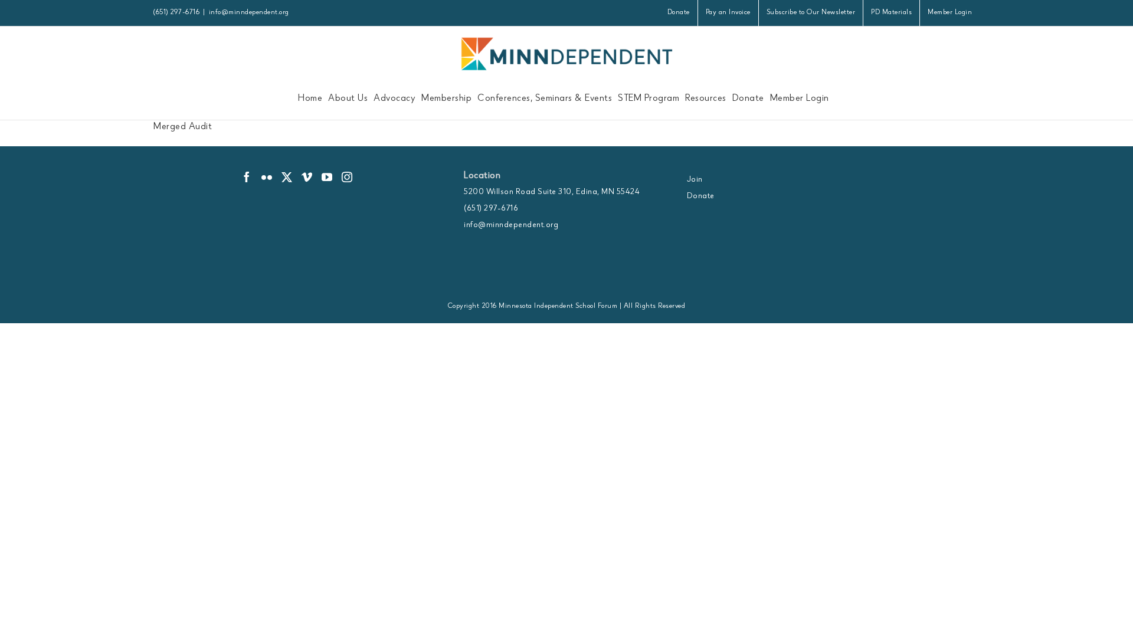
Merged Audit (182, 127)
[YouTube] (327, 177)
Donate (701, 196)
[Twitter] (287, 177)
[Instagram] (347, 177)
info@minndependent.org (249, 13)
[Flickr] (267, 177)
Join (695, 180)
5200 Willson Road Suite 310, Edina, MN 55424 (552, 192)
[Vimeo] (307, 177)
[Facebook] (247, 177)
